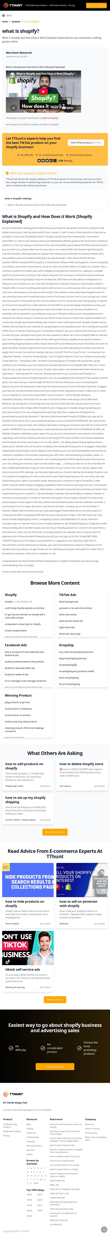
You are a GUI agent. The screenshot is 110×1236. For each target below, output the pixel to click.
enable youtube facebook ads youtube (24, 661)
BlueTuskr (64, 923)
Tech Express (65, 786)
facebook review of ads (16, 674)
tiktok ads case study (69, 633)
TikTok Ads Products (58, 5)
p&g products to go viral (17, 702)
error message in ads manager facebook (25, 680)
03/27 (39, 1205)
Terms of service (92, 1128)
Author (30, 1154)
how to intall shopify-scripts (62, 1145)
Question (16, 21)
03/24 (29, 1216)
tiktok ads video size (59, 1220)
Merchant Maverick (19, 52)
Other (36, 1183)
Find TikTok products (86, 142)
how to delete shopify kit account (65, 1156)
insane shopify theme (16, 630)
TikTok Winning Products (36, 5)
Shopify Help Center (14, 786)
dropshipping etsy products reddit (76, 671)
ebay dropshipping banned (73, 658)
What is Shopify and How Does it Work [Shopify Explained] (37, 204)
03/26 (29, 1210)
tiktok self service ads (59, 1193)
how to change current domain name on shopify (64, 1175)
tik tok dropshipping (69, 684)
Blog (29, 1124)
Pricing (71, 5)
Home (5, 21)
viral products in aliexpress (18, 708)
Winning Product (34, 1145)
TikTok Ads (31, 1133)
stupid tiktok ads (57, 1180)
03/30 (29, 1200)
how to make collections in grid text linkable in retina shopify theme (66, 1139)
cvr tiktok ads (56, 1224)
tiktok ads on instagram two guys (65, 1189)
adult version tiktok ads (71, 620)
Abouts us (89, 1124)
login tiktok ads (67, 627)
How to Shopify (12, 923)
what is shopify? (31, 21)
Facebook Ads (33, 1137)
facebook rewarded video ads (20, 668)
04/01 (29, 1194)
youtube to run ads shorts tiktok (75, 608)
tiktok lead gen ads (68, 601)
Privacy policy (91, 1133)
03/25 (39, 1210)
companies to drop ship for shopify (23, 624)
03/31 (39, 1194)
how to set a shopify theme (62, 1160)
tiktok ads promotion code (61, 1209)
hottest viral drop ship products (21, 721)
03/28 (29, 1205)
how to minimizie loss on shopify (64, 1165)
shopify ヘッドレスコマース (18, 601)
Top (104, 1229)
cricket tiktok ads (57, 1197)
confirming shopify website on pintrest (24, 608)
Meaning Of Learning (15, 987)
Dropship (31, 1141)
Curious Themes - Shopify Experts (20, 819)
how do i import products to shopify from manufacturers (66, 1150)
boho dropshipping (69, 677)
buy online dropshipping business (76, 652)
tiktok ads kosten (68, 614)
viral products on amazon (18, 715)
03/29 (39, 1200)
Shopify (30, 1128)
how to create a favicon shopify (64, 1169)
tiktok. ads (54, 1185)
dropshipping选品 (68, 664)
